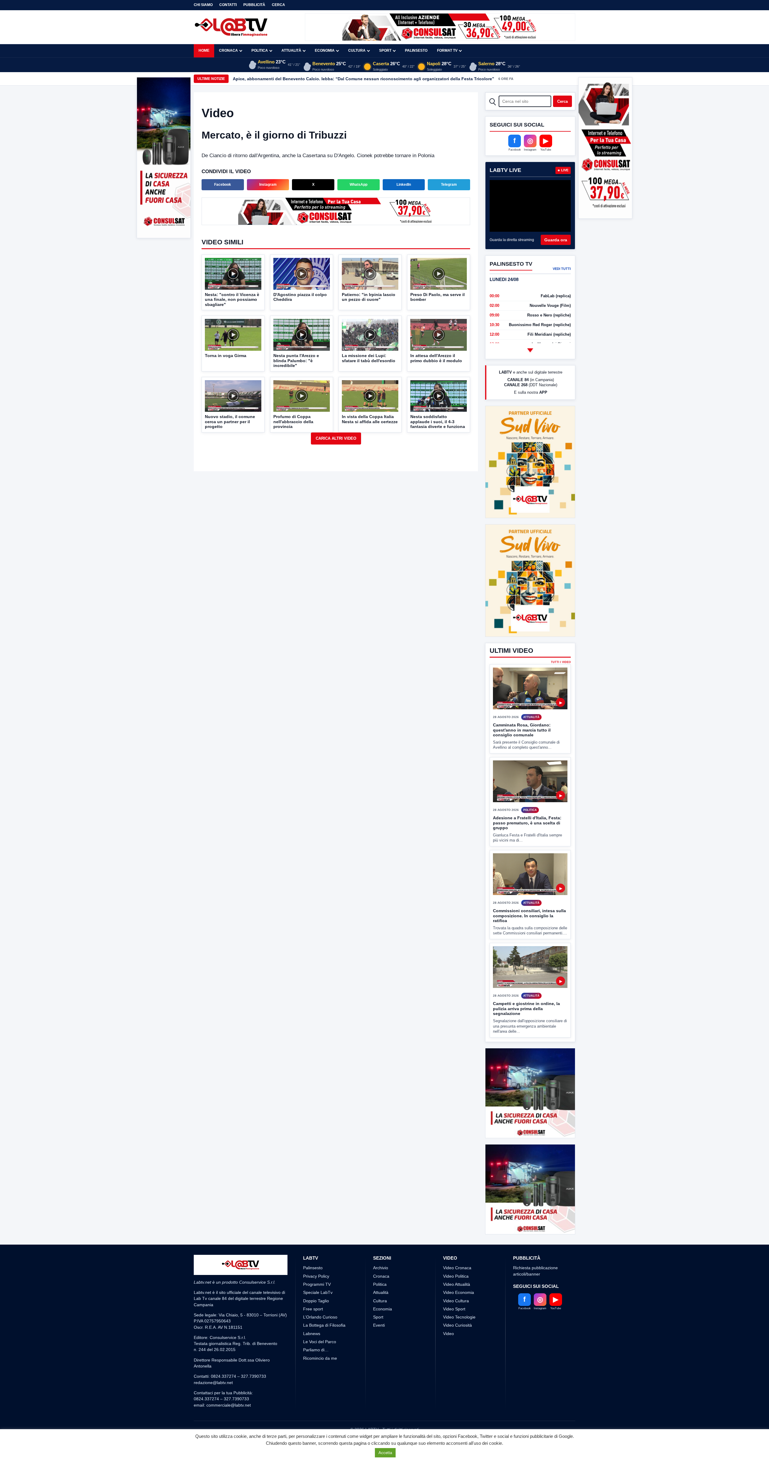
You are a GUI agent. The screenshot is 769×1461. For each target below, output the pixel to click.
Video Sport (454, 1331)
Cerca (278, 5)
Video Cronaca (457, 1290)
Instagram (268, 184)
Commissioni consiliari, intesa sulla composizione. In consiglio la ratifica (529, 893)
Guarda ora (555, 239)
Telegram (449, 184)
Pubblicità (254, 5)
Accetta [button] (385, 1452)
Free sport (313, 1331)
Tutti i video (561, 639)
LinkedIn (404, 184)
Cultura (357, 50)
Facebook (222, 184)
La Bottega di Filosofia (324, 1347)
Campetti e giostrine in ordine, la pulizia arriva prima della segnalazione (526, 986)
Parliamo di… (316, 1372)
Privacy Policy (316, 1298)
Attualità (291, 50)
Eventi (379, 1347)
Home (204, 50)
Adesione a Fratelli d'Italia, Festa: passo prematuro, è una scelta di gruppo (527, 800)
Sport (385, 50)
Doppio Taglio (316, 1323)
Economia (325, 50)
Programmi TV (317, 1306)
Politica (259, 50)
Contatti (228, 5)
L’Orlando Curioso (320, 1339)
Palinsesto (416, 50)
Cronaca (228, 50)
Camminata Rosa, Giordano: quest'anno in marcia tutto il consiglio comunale (522, 707)
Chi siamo (203, 5)
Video (448, 1355)
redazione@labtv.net (213, 1404)
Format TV (447, 50)
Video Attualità (456, 1306)
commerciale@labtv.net (228, 1427)
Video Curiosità (457, 1347)
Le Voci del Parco (319, 1364)
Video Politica (456, 1298)
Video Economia (458, 1315)
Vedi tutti (562, 268)
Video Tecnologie (459, 1339)
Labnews (311, 1355)
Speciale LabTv (318, 1315)
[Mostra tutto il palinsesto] (530, 350)
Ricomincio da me (320, 1380)
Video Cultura (456, 1323)
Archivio (380, 1290)
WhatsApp (358, 184)
